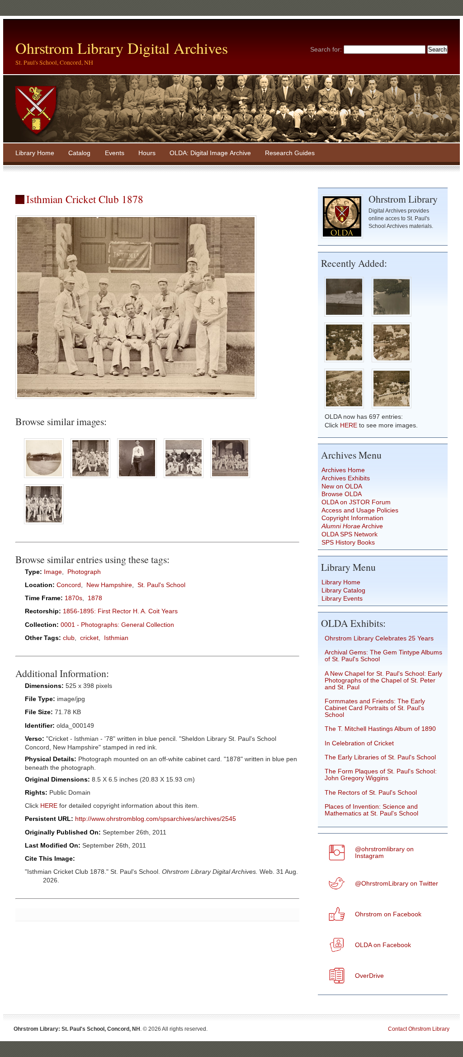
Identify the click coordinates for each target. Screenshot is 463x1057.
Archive (352, 526)
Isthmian (116, 638)
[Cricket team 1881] (44, 524)
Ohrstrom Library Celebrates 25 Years (379, 638)
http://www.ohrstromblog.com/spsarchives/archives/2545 (155, 818)
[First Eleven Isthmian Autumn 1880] (183, 478)
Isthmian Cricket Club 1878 (84, 199)
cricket (89, 638)
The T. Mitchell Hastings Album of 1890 (380, 728)
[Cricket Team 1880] (230, 478)
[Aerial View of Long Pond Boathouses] (391, 316)
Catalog (79, 153)
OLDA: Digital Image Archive (210, 153)
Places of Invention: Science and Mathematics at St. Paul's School (371, 810)
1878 (95, 598)
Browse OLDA (341, 494)
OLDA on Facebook (383, 945)
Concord (69, 585)
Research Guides (290, 153)
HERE (48, 805)
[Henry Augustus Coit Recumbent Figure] (343, 316)
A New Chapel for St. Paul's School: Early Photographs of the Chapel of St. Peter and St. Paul (383, 680)
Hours (147, 153)
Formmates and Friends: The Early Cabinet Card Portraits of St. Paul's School (375, 708)
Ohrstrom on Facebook (388, 914)
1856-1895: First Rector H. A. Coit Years (120, 611)
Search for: (326, 49)
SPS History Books (348, 542)
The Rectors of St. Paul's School (371, 792)
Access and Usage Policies (359, 510)
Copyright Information (352, 518)
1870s (73, 598)
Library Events (342, 598)
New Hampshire (109, 585)
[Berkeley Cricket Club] (44, 478)
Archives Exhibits (345, 478)
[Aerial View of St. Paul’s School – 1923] (343, 363)
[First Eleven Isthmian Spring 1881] (90, 478)
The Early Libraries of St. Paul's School (380, 757)
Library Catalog (343, 590)
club (69, 638)
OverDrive (369, 975)
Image (53, 572)
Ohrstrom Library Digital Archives (121, 48)
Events (114, 153)
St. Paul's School (161, 585)
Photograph (84, 572)
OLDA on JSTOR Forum (356, 502)
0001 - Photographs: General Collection (117, 624)
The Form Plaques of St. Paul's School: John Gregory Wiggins (381, 775)
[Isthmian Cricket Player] (137, 478)
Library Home (34, 153)
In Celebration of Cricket (359, 743)
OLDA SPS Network (349, 534)
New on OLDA (341, 486)
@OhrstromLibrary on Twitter (396, 883)
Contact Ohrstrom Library (418, 1029)
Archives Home (343, 470)
